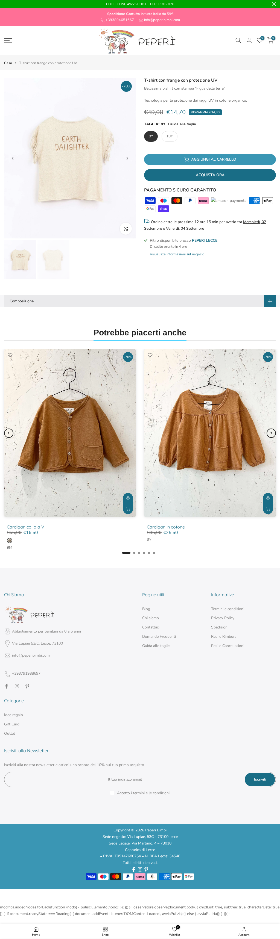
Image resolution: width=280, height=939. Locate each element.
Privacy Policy (222, 618)
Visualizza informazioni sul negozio (177, 254)
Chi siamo (150, 618)
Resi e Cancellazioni (227, 645)
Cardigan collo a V (25, 527)
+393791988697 (26, 673)
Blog (146, 609)
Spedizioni (219, 627)
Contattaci (150, 627)
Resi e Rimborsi (224, 636)
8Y (151, 136)
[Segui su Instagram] (16, 686)
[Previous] (13, 158)
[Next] (127, 158)
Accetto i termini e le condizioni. (143, 793)
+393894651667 (120, 19)
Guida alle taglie (182, 124)
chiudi (6, 4)
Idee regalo (13, 714)
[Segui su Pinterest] (27, 686)
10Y (169, 136)
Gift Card (11, 724)
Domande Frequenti (159, 636)
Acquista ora (210, 175)
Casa (8, 63)
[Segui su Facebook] (6, 686)
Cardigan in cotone (166, 527)
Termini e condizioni (227, 609)
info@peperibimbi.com (162, 19)
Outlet (9, 733)
